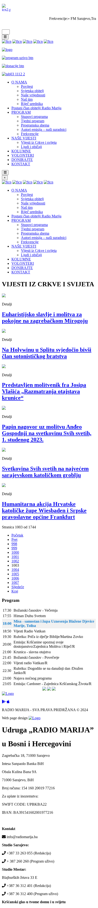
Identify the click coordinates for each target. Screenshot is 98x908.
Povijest (27, 86)
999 (14, 548)
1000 (15, 552)
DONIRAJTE (22, 160)
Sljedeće (17, 587)
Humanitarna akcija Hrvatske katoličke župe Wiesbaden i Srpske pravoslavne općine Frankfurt (44, 510)
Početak (17, 535)
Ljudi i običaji (31, 147)
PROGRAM (21, 112)
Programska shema (35, 125)
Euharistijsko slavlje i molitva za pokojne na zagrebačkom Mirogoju (45, 317)
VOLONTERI (22, 155)
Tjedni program (32, 121)
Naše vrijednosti (33, 95)
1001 (15, 557)
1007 (15, 583)
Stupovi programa (34, 117)
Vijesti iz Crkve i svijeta (39, 142)
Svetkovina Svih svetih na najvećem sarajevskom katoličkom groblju (45, 471)
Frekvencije (30, 134)
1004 (15, 570)
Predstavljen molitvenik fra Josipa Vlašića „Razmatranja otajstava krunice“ (44, 391)
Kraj (14, 591)
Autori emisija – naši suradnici (43, 129)
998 (14, 544)
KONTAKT (20, 164)
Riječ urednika (32, 104)
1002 (15, 561)
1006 (15, 578)
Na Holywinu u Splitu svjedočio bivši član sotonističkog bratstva (46, 353)
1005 (15, 574)
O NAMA (19, 82)
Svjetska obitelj (32, 91)
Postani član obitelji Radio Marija (36, 108)
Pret (14, 539)
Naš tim (27, 99)
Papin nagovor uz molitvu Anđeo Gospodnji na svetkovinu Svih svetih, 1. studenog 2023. (46, 433)
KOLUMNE (21, 151)
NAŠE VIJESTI (23, 138)
